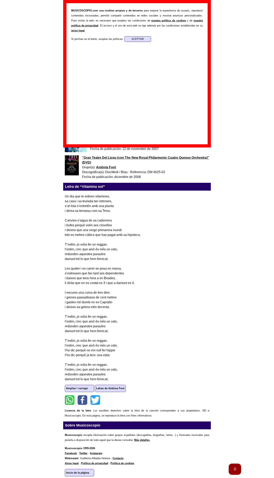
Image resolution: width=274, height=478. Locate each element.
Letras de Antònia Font (110, 388)
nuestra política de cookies (168, 20)
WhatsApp (69, 400)
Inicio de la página (77, 472)
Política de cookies (122, 463)
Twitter (95, 400)
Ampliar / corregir (77, 388)
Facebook (82, 400)
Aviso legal (72, 463)
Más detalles (142, 440)
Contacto (118, 458)
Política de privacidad (94, 463)
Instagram (96, 453)
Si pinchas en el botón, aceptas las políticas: (97, 38)
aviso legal (78, 30)
